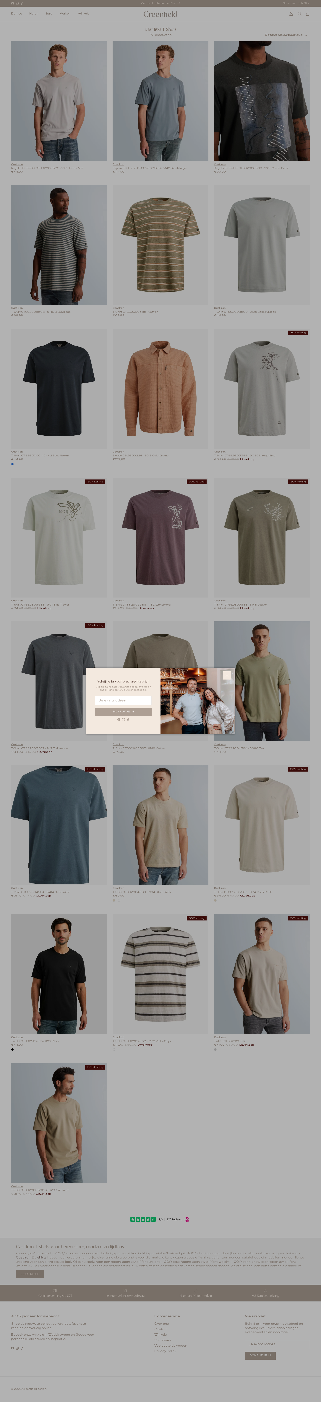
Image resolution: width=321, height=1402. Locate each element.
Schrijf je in (123, 712)
